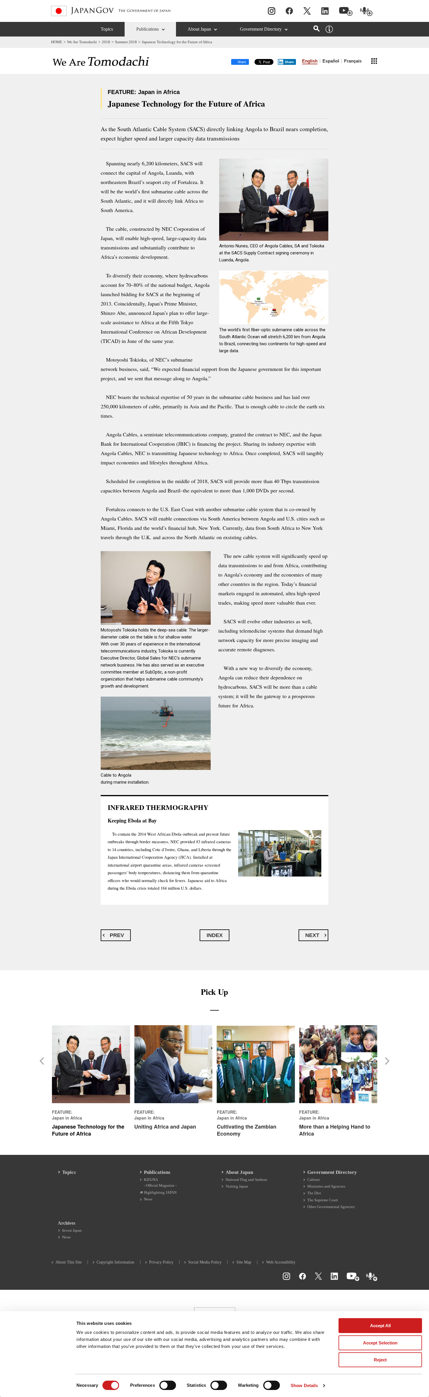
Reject (380, 1359)
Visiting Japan (237, 1186)
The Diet (314, 1193)
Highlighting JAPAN (160, 1192)
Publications (147, 29)
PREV (117, 935)
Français (353, 61)
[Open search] (316, 28)
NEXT (312, 935)
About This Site (68, 1262)
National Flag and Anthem (246, 1179)
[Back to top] (421, 1282)
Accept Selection (380, 1342)
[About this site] (329, 29)
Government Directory (261, 29)
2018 (106, 42)
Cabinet (313, 1179)
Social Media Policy (205, 1262)
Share (289, 62)
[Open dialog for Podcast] (366, 11)
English (310, 61)
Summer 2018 (126, 42)
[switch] (167, 1385)
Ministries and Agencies (326, 1186)
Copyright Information (115, 1262)
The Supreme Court (322, 1200)
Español (330, 61)
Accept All (380, 1325)
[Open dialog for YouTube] (346, 11)
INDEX (215, 935)
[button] (44, 1061)
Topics (107, 29)
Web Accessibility (280, 1262)
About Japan (199, 29)
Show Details (304, 1385)
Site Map (243, 1262)
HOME (56, 42)
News (148, 1199)
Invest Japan (72, 1230)
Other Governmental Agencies (331, 1207)
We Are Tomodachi (82, 42)
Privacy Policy (161, 1262)
